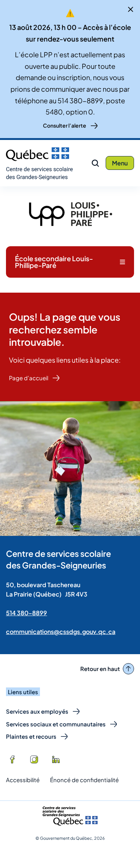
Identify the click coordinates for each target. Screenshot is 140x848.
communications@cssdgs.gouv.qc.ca (60, 631)
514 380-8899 (26, 613)
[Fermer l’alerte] (130, 9)
